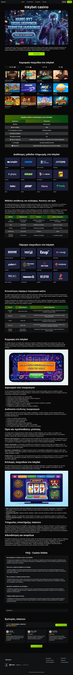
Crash (43, 67)
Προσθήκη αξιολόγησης (61, 624)
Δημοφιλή (11, 67)
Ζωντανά (28, 67)
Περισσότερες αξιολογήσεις (36, 646)
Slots (60, 67)
